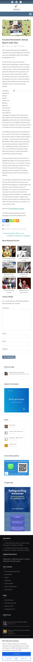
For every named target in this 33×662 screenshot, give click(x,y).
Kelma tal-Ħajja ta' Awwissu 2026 (16, 372)
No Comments (20, 46)
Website (4, 349)
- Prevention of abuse (17, 559)
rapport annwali (21, 229)
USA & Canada (9, 583)
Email (4, 341)
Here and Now (12, 425)
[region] (16, 650)
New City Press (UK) (10, 603)
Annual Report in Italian (16, 208)
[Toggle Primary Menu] (30, 14)
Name (4, 333)
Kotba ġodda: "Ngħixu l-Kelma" (16, 437)
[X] (7, 220)
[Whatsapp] (10, 220)
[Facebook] (3, 220)
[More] (17, 220)
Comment (6, 308)
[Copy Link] (14, 220)
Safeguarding (7, 559)
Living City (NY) (9, 606)
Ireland (7, 577)
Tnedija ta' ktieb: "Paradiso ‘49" (16, 431)
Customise (8, 658)
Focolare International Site (12, 571)
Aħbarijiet (7, 225)
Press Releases (9, 600)
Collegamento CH (10, 609)
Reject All (23, 658)
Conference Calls (13, 444)
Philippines (8, 580)
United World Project (11, 586)
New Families (8, 589)
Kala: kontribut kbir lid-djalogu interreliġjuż (17, 622)
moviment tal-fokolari (10, 229)
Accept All (17, 654)
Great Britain (8, 574)
